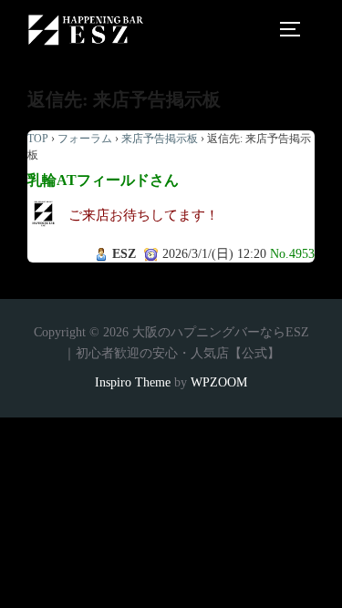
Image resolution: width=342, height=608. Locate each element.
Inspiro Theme (133, 382)
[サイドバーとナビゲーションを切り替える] (296, 29)
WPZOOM (219, 382)
